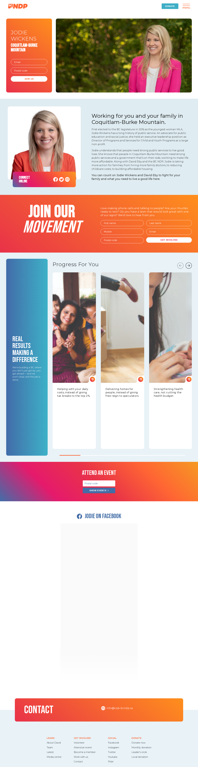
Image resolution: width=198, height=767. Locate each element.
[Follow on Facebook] (55, 179)
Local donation (139, 757)
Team (50, 747)
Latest (50, 752)
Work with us (81, 757)
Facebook (113, 742)
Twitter (112, 752)
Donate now (138, 742)
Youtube (112, 757)
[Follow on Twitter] (61, 179)
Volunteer (79, 742)
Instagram (113, 747)
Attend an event (83, 747)
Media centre (54, 757)
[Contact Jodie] (67, 179)
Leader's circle (139, 752)
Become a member (85, 752)
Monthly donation (141, 747)
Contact (78, 761)
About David (54, 742)
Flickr (111, 761)
